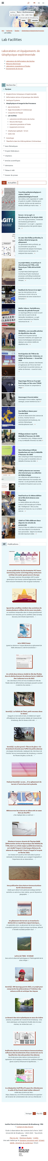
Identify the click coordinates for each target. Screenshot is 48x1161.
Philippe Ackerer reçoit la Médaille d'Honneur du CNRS (29, 435)
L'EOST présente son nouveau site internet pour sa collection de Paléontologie (29, 473)
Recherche (9, 31)
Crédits (35, 1138)
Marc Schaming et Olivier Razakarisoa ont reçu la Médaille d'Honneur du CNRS (30, 452)
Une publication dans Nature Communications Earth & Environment (24, 887)
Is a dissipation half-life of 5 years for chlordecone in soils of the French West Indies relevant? (24, 1089)
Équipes (17, 31)
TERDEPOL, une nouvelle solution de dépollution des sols (30, 332)
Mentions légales (26, 1138)
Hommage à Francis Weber (28, 397)
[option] (24, 199)
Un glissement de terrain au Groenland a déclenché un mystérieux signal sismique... (24, 922)
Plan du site (14, 1138)
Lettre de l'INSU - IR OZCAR (24, 956)
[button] (28, 3)
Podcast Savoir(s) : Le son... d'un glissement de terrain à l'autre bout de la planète (24, 783)
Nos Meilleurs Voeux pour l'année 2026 (27, 412)
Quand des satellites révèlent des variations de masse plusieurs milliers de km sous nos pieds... (24, 609)
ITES (3, 31)
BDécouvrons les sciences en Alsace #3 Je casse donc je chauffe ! (24, 812)
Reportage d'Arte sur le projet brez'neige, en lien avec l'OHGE (29, 382)
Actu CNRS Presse (24, 643)
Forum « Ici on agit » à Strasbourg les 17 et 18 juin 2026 (30, 216)
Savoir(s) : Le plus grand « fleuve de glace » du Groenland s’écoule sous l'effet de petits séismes (24, 748)
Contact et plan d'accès (25, 1127)
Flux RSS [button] (39, 1114)
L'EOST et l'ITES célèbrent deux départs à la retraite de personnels (29, 523)
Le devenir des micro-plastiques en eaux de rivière (24, 1018)
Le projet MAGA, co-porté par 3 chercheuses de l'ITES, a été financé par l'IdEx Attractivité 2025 (29, 266)
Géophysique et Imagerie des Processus (33, 31)
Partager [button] (29, 1114)
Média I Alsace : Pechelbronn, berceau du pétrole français (29, 309)
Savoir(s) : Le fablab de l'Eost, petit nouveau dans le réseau (24, 713)
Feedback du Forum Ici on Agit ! (30, 290)
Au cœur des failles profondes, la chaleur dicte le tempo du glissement (30, 240)
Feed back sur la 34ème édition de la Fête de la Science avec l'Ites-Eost (29, 498)
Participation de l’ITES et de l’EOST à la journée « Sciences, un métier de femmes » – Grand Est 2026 (30, 357)
